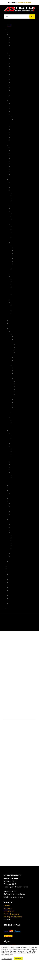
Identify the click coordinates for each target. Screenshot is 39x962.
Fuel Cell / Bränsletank (18, 127)
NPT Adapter (15, 90)
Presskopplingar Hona (18, 172)
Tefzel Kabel (16, 245)
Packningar (20, 350)
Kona (12, 43)
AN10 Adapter (15, 61)
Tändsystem (14, 300)
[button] (4, 625)
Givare (13, 190)
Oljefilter (14, 506)
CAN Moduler (15, 185)
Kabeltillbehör (16, 206)
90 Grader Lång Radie (18, 40)
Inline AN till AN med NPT (19, 85)
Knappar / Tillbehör (17, 208)
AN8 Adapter (15, 74)
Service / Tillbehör (17, 553)
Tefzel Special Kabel (19, 269)
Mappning (10, 566)
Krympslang (15, 224)
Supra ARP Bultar (18, 438)
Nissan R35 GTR (17, 420)
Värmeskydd (15, 174)
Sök (32, 16)
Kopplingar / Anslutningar (20, 129)
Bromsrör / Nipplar (17, 156)
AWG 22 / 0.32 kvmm (20, 261)
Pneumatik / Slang (15, 488)
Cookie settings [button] (7, 959)
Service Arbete (14, 593)
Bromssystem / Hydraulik (17, 145)
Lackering (12, 582)
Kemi (10, 326)
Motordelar (13, 430)
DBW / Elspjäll (15, 446)
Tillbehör (14, 137)
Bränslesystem (14, 101)
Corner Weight (14, 577)
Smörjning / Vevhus (22, 352)
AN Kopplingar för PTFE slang (21, 58)
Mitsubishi (14, 331)
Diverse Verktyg (17, 308)
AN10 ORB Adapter (17, 64)
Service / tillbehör (20, 357)
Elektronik (12, 179)
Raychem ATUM (17, 227)
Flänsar (15, 457)
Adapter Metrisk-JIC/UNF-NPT (20, 148)
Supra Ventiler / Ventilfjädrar (22, 478)
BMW (13, 117)
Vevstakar (19, 394)
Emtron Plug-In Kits (18, 287)
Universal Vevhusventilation (20, 493)
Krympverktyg (17, 310)
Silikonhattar (15, 467)
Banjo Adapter (15, 150)
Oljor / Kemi (15, 509)
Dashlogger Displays (18, 187)
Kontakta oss (11, 608)
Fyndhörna (12, 320)
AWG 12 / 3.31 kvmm (20, 248)
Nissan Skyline (17, 423)
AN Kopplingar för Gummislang (21, 56)
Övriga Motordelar (22, 347)
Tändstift (14, 514)
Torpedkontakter (18, 219)
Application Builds (18, 279)
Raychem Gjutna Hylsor (20, 232)
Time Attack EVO (12, 569)
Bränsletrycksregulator (19, 109)
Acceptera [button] (18, 959)
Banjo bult (14, 153)
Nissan (13, 418)
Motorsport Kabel (17, 242)
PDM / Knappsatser (17, 274)
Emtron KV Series (18, 284)
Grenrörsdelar (14, 323)
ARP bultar (14, 433)
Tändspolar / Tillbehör (20, 198)
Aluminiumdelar (14, 35)
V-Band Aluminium (17, 48)
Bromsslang (15, 158)
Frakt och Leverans (11, 914)
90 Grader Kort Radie (18, 37)
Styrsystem (14, 276)
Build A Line (15, 161)
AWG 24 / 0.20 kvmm (20, 264)
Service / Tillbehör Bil (16, 501)
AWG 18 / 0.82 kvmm (20, 256)
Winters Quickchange (16, 561)
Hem (4, 663)
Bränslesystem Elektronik (19, 106)
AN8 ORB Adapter (16, 77)
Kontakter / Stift (16, 211)
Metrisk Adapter (16, 88)
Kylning (16, 339)
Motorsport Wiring (15, 590)
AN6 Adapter (15, 69)
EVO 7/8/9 (15, 365)
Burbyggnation (14, 574)
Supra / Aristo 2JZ (15, 519)
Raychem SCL (16, 237)
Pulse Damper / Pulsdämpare (20, 135)
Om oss (7, 905)
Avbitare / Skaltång (18, 305)
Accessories (18, 290)
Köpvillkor (8, 908)
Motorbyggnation (15, 587)
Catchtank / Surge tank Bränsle (21, 111)
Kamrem (13, 503)
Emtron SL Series (17, 295)
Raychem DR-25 (17, 229)
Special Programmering (17, 595)
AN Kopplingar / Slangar (17, 53)
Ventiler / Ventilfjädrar (19, 472)
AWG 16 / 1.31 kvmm (20, 253)
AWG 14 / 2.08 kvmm (20, 250)
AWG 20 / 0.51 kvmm (20, 258)
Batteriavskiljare (16, 182)
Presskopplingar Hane (18, 169)
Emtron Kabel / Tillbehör (20, 282)
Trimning (12, 603)
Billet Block (15, 443)
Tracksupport (14, 601)
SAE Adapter (15, 93)
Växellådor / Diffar (20, 360)
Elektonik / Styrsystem (21, 336)
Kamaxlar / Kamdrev (23, 344)
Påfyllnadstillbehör (17, 132)
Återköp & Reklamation (13, 917)
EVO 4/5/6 (15, 334)
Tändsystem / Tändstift (21, 402)
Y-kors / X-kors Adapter (19, 96)
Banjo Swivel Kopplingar (19, 80)
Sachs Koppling (14, 498)
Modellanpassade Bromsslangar (22, 164)
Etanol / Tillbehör (18, 193)
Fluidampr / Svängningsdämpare (21, 462)
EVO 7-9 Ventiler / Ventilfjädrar (22, 475)
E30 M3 (16, 119)
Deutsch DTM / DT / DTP (19, 214)
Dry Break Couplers (17, 82)
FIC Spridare (15, 114)
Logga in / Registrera (24, 2)
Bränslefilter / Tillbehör (19, 103)
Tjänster (10, 571)
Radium (11, 490)
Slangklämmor (16, 511)
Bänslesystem (15, 522)
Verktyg (13, 140)
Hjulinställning (14, 579)
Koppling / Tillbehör (21, 373)
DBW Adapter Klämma (19, 451)
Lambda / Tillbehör (18, 195)
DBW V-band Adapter (19, 454)
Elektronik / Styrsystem (19, 524)
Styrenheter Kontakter (20, 216)
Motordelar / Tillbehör (22, 342)
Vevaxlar (19, 392)
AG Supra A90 (13, 32)
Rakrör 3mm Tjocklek (18, 45)
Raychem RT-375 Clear (19, 235)
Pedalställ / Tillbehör (16, 485)
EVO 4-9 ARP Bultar (18, 436)
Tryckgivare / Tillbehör (20, 201)
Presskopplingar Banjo (19, 166)
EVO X (14, 413)
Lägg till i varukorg (24, 713)
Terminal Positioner (19, 313)
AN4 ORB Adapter (16, 66)
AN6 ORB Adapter (16, 72)
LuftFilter (14, 464)
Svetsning (12, 598)
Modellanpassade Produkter (18, 328)
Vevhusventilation (20, 408)
